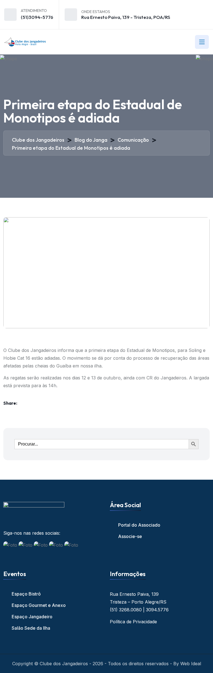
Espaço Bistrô (26, 594)
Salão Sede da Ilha (31, 628)
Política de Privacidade (133, 621)
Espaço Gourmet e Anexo (39, 605)
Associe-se (130, 536)
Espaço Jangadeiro (32, 616)
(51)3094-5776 (37, 17)
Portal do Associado (139, 525)
